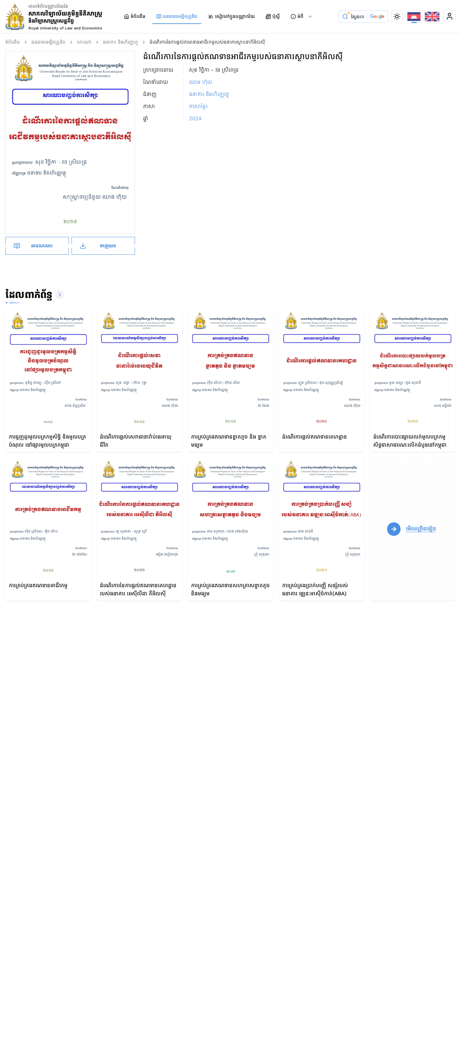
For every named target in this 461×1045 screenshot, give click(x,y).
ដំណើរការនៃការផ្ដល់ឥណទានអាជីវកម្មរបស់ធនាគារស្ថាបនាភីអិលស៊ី (207, 42)
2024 (195, 118)
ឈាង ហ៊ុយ (200, 82)
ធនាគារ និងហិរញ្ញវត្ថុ (120, 42)
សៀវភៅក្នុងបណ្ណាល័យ (235, 16)
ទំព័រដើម (138, 16)
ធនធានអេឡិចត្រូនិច (180, 16)
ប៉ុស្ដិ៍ (276, 16)
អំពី (300, 16)
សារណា (84, 42)
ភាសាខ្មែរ (198, 106)
